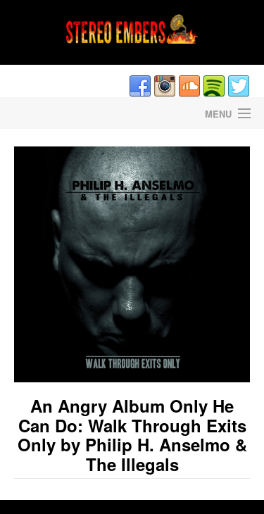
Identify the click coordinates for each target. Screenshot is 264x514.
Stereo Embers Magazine (66, 113)
